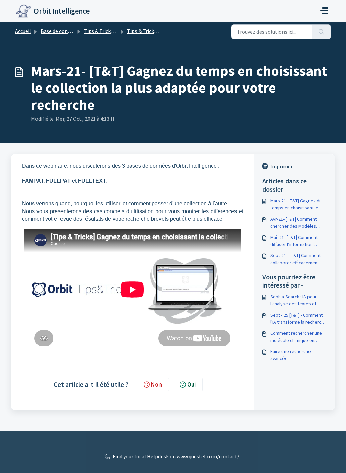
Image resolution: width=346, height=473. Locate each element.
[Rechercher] (321, 31)
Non (156, 384)
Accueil (23, 31)
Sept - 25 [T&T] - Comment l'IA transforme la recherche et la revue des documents (298, 319)
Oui (191, 384)
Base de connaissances (67, 31)
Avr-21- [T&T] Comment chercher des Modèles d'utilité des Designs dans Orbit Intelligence (296, 223)
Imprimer (281, 166)
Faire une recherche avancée (290, 355)
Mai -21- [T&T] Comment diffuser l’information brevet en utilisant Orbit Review (294, 241)
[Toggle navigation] (324, 11)
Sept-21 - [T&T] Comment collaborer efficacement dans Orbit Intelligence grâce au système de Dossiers (295, 259)
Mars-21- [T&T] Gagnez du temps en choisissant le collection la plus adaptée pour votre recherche (296, 204)
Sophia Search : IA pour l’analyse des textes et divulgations (293, 300)
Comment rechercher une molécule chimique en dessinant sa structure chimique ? (296, 337)
